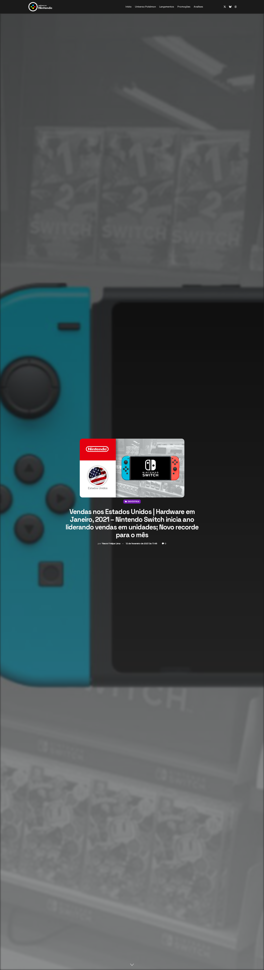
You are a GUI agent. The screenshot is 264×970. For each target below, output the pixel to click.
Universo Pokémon (145, 6)
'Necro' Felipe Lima (111, 543)
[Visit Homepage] (49, 6)
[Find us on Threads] (236, 7)
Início (128, 6)
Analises (198, 6)
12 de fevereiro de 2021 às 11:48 (141, 543)
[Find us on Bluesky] (230, 7)
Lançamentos (166, 6)
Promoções (183, 6)
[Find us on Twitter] (225, 7)
